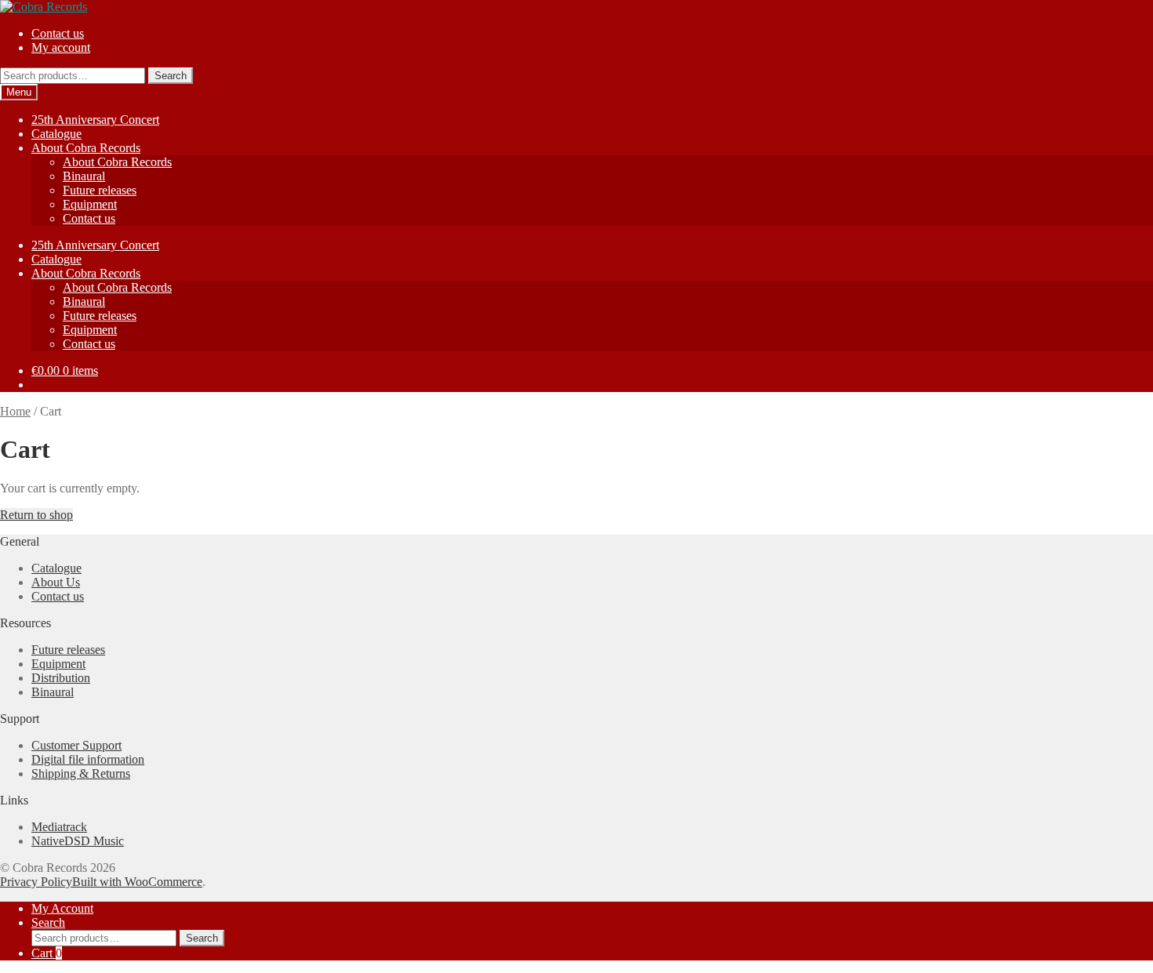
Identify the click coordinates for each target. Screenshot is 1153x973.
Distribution (60, 677)
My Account (62, 908)
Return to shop (36, 514)
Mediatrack (59, 826)
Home (15, 411)
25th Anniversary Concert (95, 119)
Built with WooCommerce (137, 881)
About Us (55, 582)
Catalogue (56, 133)
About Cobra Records (85, 147)
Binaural (84, 176)
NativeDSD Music (77, 841)
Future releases (99, 190)
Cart (46, 953)
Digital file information (87, 759)
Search (171, 76)
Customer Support (76, 745)
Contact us (57, 33)
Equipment (90, 204)
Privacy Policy (36, 881)
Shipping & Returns (80, 773)
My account (60, 47)
